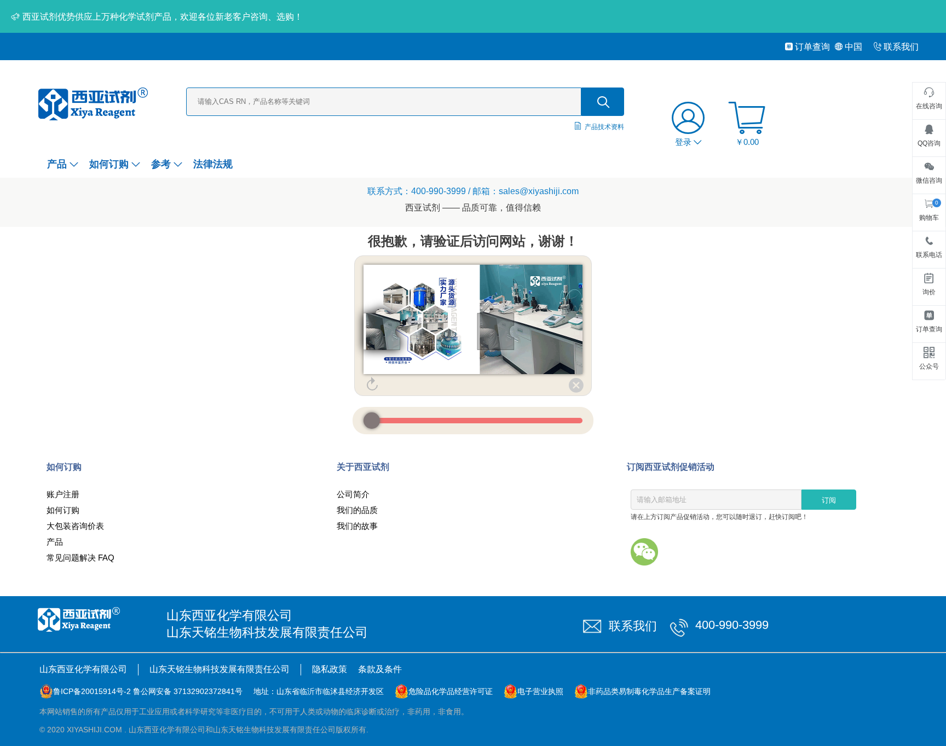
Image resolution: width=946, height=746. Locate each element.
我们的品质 (357, 510)
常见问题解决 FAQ (80, 557)
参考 (161, 164)
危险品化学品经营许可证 (450, 691)
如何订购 (109, 164)
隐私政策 (329, 669)
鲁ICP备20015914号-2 (92, 691)
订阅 (829, 500)
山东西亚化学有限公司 (83, 669)
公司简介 (353, 494)
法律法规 (213, 164)
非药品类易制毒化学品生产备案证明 (649, 691)
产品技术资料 (604, 127)
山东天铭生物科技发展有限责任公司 (219, 669)
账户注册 (63, 494)
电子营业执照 (540, 691)
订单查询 (812, 46)
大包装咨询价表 (75, 526)
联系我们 (901, 46)
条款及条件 (380, 669)
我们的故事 (357, 526)
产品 (57, 164)
